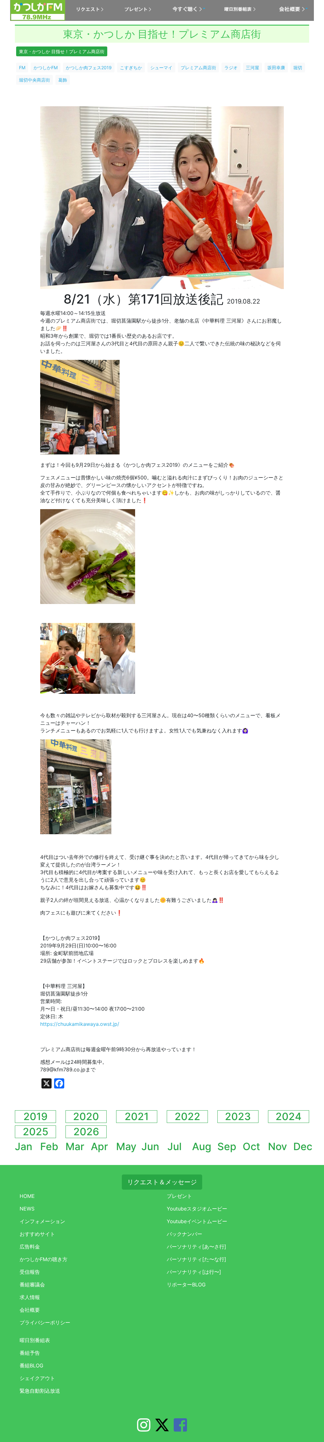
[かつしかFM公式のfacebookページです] (180, 1429)
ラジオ (231, 67)
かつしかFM (46, 67)
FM (22, 67)
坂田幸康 (276, 67)
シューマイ (161, 67)
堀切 (297, 67)
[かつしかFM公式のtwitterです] (162, 1429)
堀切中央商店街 (34, 80)
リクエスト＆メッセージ (162, 1182)
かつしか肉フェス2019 (89, 67)
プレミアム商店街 (198, 67)
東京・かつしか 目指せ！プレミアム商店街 (61, 51)
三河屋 (252, 67)
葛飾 (62, 80)
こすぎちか (131, 67)
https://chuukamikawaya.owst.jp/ (79, 1024)
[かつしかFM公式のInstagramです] (144, 1429)
